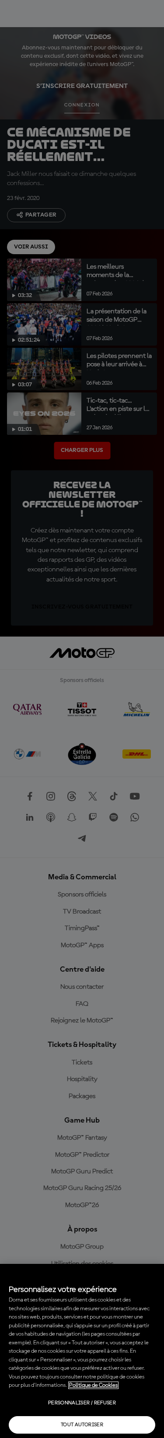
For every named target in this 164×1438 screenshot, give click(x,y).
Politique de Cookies (93, 1385)
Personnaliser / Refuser (82, 1403)
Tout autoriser (82, 1425)
